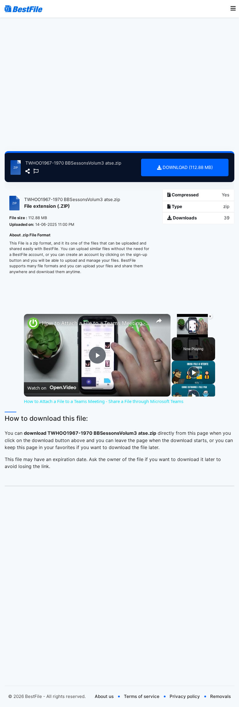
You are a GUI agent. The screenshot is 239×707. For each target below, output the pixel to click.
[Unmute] (182, 333)
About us (104, 696)
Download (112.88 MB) (187, 167)
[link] (33, 323)
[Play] (175, 333)
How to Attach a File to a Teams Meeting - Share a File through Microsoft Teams (96, 323)
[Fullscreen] (209, 333)
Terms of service (141, 696)
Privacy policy (185, 696)
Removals (220, 696)
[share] (159, 320)
